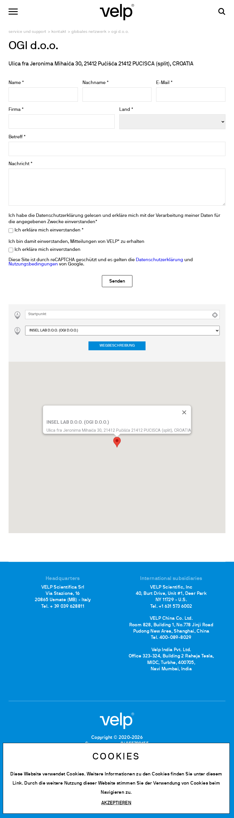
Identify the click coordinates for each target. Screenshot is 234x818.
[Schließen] (184, 412)
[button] (117, 442)
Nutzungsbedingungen (33, 264)
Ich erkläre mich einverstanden (47, 250)
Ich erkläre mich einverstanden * (49, 230)
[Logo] (117, 11)
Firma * (16, 110)
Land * (126, 110)
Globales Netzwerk (88, 32)
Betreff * (17, 137)
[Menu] (13, 12)
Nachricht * (21, 164)
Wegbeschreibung (117, 345)
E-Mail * (164, 83)
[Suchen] (221, 11)
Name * (16, 83)
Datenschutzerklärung (159, 260)
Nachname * (95, 83)
